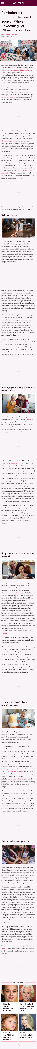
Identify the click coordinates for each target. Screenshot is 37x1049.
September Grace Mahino (10, 34)
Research (28, 131)
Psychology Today (17, 771)
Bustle (5, 633)
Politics (3, 9)
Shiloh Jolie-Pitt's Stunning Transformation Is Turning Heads (9, 1007)
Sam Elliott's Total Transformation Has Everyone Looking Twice (27, 1007)
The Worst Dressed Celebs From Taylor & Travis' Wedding (26, 1035)
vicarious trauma (9, 97)
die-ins (28, 419)
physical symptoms (8, 141)
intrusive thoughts (14, 779)
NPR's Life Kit (13, 463)
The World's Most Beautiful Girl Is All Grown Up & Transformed (9, 1036)
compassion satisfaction (14, 593)
